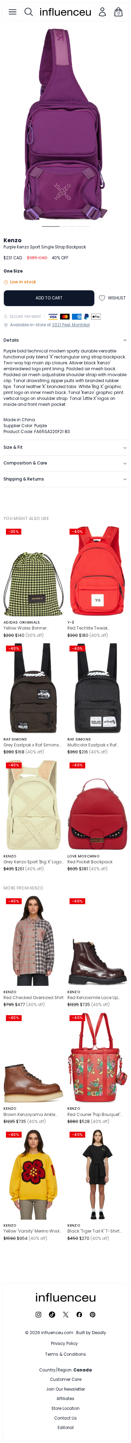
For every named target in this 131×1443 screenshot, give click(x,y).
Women (83, 1379)
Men (52, 1379)
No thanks (65, 1426)
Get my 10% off (65, 1412)
